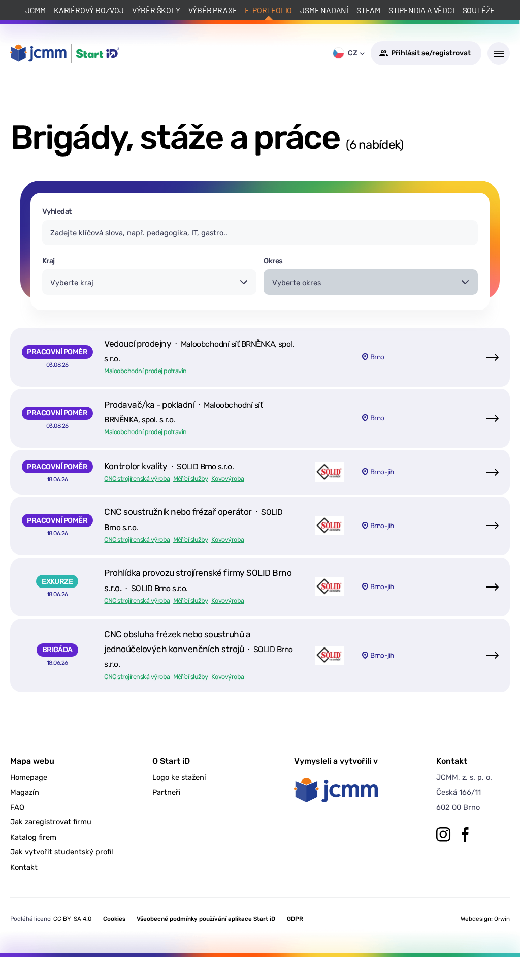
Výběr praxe (212, 10)
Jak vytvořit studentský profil (61, 851)
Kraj (48, 260)
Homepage (28, 777)
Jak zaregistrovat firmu (50, 821)
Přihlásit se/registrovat (431, 53)
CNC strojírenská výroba (137, 478)
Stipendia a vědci (421, 10)
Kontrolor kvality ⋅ (169, 466)
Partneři (166, 792)
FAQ (17, 807)
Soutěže (479, 10)
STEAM (368, 10)
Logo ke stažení (179, 777)
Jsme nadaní (324, 10)
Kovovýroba (227, 478)
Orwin (502, 918)
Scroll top (465, 930)
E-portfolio (268, 10)
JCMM (35, 10)
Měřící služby (190, 478)
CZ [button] (353, 53)
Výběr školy (156, 10)
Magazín (24, 792)
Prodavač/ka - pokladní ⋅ (183, 411)
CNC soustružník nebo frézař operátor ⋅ (193, 519)
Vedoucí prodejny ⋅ (199, 350)
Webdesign (476, 918)
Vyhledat (57, 211)
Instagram (443, 834)
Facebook (465, 834)
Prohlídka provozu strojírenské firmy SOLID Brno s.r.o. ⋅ (197, 580)
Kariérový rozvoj (89, 10)
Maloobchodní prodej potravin (145, 371)
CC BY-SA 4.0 (72, 918)
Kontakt (24, 867)
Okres (273, 260)
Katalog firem (33, 837)
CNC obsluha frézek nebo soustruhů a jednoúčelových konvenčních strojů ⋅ (198, 649)
